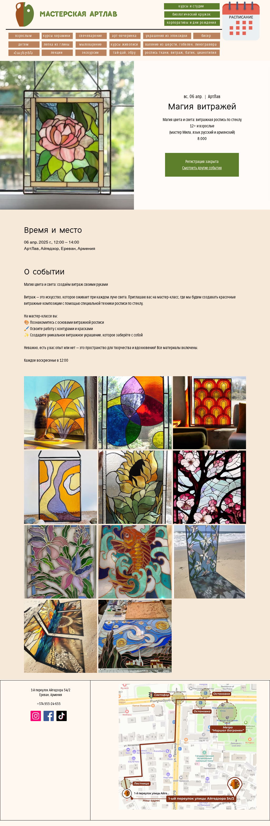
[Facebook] (49, 716)
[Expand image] (60, 413)
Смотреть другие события (202, 168)
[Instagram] (36, 716)
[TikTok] (61, 716)
